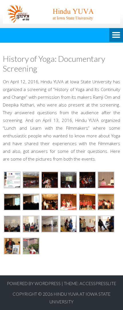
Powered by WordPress (34, 283)
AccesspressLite (98, 283)
